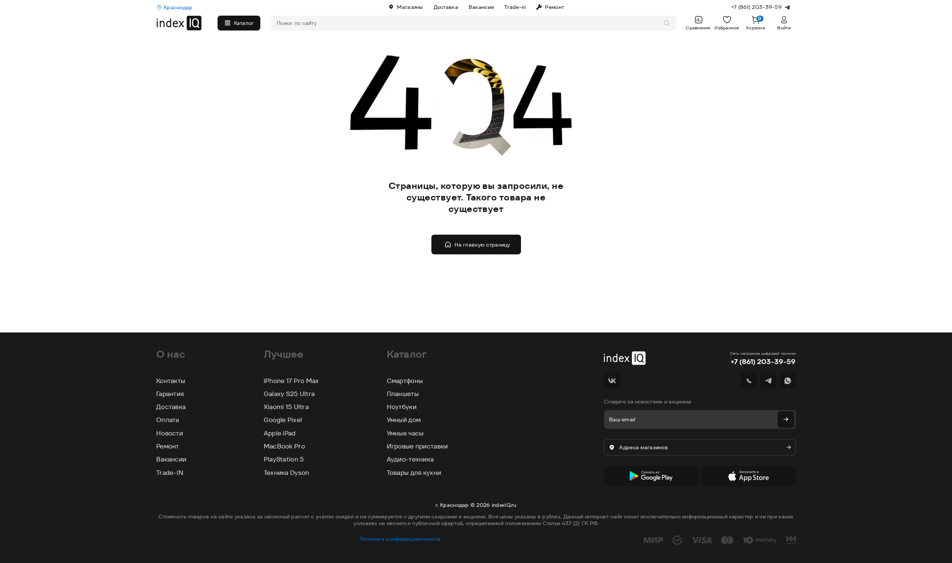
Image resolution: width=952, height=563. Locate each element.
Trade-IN (169, 473)
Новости (169, 433)
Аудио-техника (410, 459)
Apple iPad (280, 433)
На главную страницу (482, 244)
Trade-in (515, 7)
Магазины (410, 7)
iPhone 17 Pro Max (291, 381)
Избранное (727, 27)
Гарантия (170, 394)
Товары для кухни (414, 473)
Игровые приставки (417, 446)
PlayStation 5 (284, 459)
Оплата (167, 420)
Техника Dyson (286, 473)
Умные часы (405, 433)
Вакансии (481, 7)
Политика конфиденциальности (400, 538)
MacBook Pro (284, 446)
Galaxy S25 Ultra (289, 394)
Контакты (170, 381)
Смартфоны (405, 381)
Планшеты (403, 394)
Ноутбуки (401, 407)
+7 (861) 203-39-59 (762, 361)
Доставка (446, 7)
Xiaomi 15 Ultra (286, 407)
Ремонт (554, 7)
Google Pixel (283, 420)
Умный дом (404, 420)
